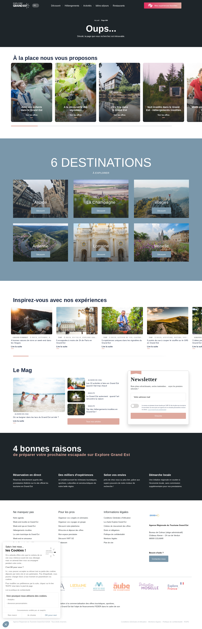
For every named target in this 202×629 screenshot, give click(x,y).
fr (35, 5)
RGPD (186, 622)
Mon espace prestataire (67, 534)
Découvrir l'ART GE (66, 538)
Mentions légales (110, 538)
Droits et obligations (112, 530)
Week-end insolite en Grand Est (25, 522)
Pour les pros (66, 512)
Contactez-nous (159, 559)
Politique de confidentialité (114, 534)
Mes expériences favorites (165, 6)
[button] (5, 624)
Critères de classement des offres (117, 526)
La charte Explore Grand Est (115, 522)
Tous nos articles (93, 421)
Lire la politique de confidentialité (17, 590)
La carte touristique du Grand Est (26, 534)
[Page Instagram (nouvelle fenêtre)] (154, 566)
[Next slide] (184, 126)
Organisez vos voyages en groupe (72, 522)
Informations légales (116, 512)
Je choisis (31, 615)
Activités (87, 6)
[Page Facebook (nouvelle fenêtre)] (150, 566)
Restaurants (119, 6)
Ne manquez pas (23, 512)
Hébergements (72, 6)
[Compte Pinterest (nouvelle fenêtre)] (161, 566)
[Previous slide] (178, 126)
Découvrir (56, 6)
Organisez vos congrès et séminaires (73, 518)
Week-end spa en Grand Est (24, 526)
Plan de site (108, 543)
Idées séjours (102, 6)
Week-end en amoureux (22, 538)
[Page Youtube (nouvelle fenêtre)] (158, 566)
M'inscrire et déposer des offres (70, 530)
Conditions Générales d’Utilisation (117, 518)
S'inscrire (158, 416)
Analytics (11, 600)
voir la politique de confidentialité (157, 409)
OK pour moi (51, 615)
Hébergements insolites (22, 530)
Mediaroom (62, 543)
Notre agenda (18, 518)
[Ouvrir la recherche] (186, 6)
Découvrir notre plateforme (68, 526)
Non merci (12, 615)
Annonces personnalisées (17, 603)
